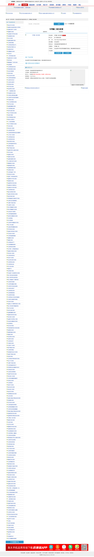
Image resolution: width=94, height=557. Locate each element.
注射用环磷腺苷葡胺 (12, 452)
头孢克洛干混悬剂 (12, 211)
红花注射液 (10, 395)
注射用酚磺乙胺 (11, 470)
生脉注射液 (10, 422)
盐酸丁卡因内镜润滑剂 (12, 176)
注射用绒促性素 (11, 137)
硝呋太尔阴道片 (11, 119)
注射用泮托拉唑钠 (12, 439)
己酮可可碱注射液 (12, 202)
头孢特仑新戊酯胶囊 (12, 200)
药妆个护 (45, 4)
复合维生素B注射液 (12, 259)
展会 (80, 4)
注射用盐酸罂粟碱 (12, 235)
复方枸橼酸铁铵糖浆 (12, 538)
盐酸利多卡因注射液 (12, 187)
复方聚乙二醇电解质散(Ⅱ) (13, 248)
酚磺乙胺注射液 (11, 420)
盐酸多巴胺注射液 (12, 481)
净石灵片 (10, 53)
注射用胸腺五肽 (11, 461)
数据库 (75, 4)
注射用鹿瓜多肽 (11, 290)
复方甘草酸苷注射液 (12, 123)
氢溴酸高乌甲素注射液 (12, 33)
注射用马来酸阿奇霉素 (12, 299)
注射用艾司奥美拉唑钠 (12, 286)
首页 (19, 4)
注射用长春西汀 (11, 82)
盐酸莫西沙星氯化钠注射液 (13, 415)
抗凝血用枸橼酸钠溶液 (12, 226)
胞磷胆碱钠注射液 (12, 332)
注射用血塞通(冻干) (12, 44)
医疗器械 (58, 4)
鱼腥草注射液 (11, 338)
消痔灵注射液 (11, 380)
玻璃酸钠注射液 (11, 51)
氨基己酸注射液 (11, 196)
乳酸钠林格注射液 (12, 428)
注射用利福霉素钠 (12, 77)
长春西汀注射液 (11, 205)
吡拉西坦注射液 (11, 88)
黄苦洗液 (10, 60)
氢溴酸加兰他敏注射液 (12, 466)
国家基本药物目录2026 (29, 1)
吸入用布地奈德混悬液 (12, 275)
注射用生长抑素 (11, 512)
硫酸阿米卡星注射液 (12, 178)
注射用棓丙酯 (11, 42)
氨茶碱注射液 (11, 446)
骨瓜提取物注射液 (12, 485)
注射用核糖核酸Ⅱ (11, 490)
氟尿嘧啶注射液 (11, 531)
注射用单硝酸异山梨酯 (12, 510)
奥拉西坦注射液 (11, 336)
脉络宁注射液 (11, 384)
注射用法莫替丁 (11, 288)
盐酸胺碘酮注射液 (12, 106)
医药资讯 (50, 1)
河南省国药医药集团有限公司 (21, 19)
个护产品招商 (44, 552)
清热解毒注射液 (11, 36)
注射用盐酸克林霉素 (12, 404)
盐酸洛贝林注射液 (12, 483)
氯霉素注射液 (11, 330)
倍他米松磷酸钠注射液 (12, 321)
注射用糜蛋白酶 (11, 108)
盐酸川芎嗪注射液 (12, 354)
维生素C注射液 (11, 128)
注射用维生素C (11, 264)
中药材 (69, 4)
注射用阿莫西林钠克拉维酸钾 (14, 132)
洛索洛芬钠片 (11, 49)
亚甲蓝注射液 (11, 104)
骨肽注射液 (10, 73)
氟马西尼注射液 (11, 141)
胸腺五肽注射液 (11, 459)
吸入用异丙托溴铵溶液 (12, 277)
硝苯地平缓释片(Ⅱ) (12, 47)
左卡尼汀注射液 (11, 134)
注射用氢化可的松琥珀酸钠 (13, 297)
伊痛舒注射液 (11, 525)
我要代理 (59, 52)
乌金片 (9, 534)
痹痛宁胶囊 (10, 115)
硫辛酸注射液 (11, 270)
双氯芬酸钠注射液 (12, 69)
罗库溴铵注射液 (11, 229)
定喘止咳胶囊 (11, 527)
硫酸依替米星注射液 (12, 314)
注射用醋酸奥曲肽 (12, 244)
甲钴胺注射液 (11, 99)
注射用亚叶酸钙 (11, 281)
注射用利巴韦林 (11, 479)
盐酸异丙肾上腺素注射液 (13, 150)
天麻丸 (9, 520)
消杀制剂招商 (51, 552)
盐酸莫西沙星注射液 (12, 413)
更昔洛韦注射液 (11, 174)
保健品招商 (32, 4)
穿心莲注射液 (11, 266)
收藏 (68, 52)
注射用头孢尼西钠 (12, 435)
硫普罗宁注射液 (11, 518)
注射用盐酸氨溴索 (12, 505)
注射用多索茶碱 (11, 442)
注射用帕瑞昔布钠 (12, 66)
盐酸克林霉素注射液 (12, 472)
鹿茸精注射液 (11, 84)
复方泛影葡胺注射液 (12, 101)
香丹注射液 (10, 152)
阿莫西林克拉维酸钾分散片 (13, 367)
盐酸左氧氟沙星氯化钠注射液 (14, 398)
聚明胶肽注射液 (11, 507)
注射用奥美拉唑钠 (12, 246)
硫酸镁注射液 (11, 154)
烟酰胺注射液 (11, 31)
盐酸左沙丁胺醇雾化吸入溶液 (14, 303)
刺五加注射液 (11, 325)
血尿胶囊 (10, 64)
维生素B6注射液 (11, 474)
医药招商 (12, 19)
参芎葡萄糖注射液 (12, 117)
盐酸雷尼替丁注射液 (12, 29)
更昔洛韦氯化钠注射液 (12, 514)
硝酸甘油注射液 (11, 156)
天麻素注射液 (11, 343)
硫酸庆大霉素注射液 (12, 477)
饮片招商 (39, 4)
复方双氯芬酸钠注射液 (12, 492)
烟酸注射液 (10, 240)
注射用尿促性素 (11, 139)
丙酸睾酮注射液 (11, 494)
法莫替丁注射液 (11, 345)
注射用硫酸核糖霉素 (12, 213)
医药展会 (62, 552)
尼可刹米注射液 (11, 402)
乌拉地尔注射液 (11, 233)
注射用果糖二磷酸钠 (12, 433)
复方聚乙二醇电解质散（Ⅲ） (14, 488)
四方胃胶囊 (10, 220)
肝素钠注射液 (11, 145)
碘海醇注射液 (11, 180)
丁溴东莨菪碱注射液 (12, 516)
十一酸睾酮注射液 (12, 90)
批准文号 (37, 1)
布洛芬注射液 (11, 301)
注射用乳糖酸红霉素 (12, 284)
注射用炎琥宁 (11, 341)
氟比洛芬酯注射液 (12, 191)
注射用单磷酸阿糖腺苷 (12, 378)
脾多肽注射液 (11, 457)
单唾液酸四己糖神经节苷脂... (14, 198)
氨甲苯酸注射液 (11, 347)
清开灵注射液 (11, 424)
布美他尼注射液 (11, 369)
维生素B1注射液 (11, 316)
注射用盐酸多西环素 (12, 143)
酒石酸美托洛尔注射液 (12, 352)
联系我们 (71, 552)
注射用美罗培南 (11, 130)
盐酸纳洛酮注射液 (12, 40)
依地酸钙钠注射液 (12, 496)
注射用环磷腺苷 (11, 450)
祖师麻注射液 (11, 169)
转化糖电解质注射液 (12, 431)
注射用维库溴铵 (11, 189)
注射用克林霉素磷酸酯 (12, 409)
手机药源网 (23, 552)
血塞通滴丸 (10, 323)
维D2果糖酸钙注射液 (12, 207)
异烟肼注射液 (11, 501)
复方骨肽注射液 (11, 448)
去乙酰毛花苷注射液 (12, 161)
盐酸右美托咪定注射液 (12, 194)
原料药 (64, 4)
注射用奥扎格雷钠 (12, 455)
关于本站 (67, 552)
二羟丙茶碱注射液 (12, 55)
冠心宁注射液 (11, 360)
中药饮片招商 (38, 552)
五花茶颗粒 (10, 218)
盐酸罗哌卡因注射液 (12, 183)
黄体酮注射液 (11, 400)
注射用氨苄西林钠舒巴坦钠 (13, 358)
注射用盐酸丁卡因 (12, 172)
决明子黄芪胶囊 (11, 523)
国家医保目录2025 (20, 1)
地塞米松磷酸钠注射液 (12, 216)
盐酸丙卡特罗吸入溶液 (12, 319)
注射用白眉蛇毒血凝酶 (12, 95)
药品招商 (25, 4)
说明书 (41, 1)
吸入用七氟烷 (11, 224)
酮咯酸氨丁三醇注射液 (12, 62)
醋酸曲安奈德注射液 (12, 426)
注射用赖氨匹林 (11, 529)
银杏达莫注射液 (11, 387)
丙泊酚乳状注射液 (12, 93)
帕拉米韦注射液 (11, 25)
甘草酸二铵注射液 (12, 417)
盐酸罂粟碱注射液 (12, 167)
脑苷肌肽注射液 (11, 463)
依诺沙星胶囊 (11, 71)
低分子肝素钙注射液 (12, 112)
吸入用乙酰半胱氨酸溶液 (13, 305)
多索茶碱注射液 (11, 444)
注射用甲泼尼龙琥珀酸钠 (13, 97)
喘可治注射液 (11, 308)
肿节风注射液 (11, 86)
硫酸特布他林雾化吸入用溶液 (14, 27)
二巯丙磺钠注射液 (12, 499)
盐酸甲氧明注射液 (12, 503)
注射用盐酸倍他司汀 (12, 365)
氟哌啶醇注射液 (11, 165)
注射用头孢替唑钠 (12, 371)
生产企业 (45, 1)
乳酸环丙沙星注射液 (12, 373)
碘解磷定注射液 (11, 163)
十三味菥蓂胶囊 (11, 121)
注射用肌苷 (10, 382)
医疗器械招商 (57, 552)
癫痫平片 (10, 268)
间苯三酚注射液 (11, 110)
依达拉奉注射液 (11, 75)
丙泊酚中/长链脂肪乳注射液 (14, 273)
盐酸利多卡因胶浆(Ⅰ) (12, 185)
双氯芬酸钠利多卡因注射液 (13, 327)
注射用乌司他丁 (11, 79)
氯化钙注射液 (11, 391)
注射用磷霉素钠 (11, 292)
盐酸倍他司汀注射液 (12, 58)
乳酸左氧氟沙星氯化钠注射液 (14, 411)
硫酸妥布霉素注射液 (12, 251)
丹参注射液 (10, 126)
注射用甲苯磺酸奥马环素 (13, 222)
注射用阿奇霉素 (11, 295)
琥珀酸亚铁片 (11, 536)
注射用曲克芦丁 (11, 242)
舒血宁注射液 (11, 257)
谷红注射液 (10, 38)
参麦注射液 (10, 356)
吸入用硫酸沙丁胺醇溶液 (13, 279)
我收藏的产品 (15, 542)
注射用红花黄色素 (12, 468)
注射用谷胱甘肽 (11, 255)
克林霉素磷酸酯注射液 (12, 406)
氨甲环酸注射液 (11, 148)
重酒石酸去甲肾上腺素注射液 (14, 437)
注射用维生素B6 (11, 262)
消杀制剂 (52, 4)
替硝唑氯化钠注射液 (12, 393)
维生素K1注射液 (11, 376)
